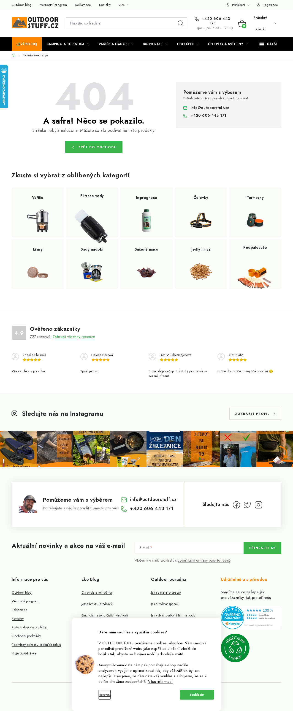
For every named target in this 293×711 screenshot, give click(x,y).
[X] (247, 504)
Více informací (160, 681)
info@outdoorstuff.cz (210, 107)
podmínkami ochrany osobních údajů (204, 560)
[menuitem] (27, 44)
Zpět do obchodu (97, 147)
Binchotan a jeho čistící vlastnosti (104, 615)
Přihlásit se (262, 548)
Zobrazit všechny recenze (74, 336)
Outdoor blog (22, 5)
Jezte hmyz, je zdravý (96, 604)
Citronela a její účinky (97, 592)
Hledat (180, 23)
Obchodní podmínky (26, 636)
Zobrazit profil (252, 413)
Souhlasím (197, 695)
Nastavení (104, 695)
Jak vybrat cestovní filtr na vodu (173, 615)
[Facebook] (236, 504)
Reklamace (83, 5)
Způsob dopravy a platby (29, 627)
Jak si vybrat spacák (164, 604)
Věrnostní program (53, 5)
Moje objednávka (24, 653)
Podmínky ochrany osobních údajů (36, 644)
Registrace (270, 5)
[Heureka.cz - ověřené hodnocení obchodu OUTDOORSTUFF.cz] (251, 617)
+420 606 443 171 (215, 21)
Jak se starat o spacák (166, 592)
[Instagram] (258, 504)
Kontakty (105, 5)
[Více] (268, 44)
